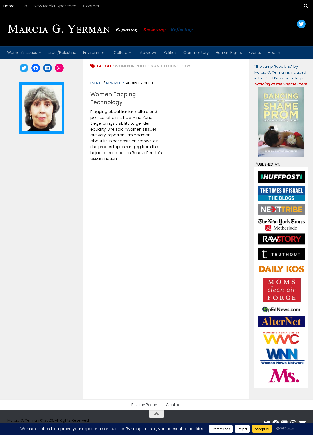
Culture (120, 52)
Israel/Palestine (62, 52)
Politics (170, 52)
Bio (24, 6)
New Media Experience (55, 6)
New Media (115, 83)
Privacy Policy (144, 405)
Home (9, 6)
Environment (95, 52)
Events (255, 52)
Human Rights (229, 52)
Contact (91, 6)
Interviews (147, 52)
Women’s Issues (22, 52)
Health (274, 52)
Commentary (196, 52)
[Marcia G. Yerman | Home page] (102, 29)
